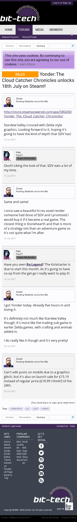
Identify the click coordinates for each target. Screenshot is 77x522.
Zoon (19, 98)
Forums (24, 29)
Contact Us (62, 426)
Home (9, 29)
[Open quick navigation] (72, 46)
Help (72, 426)
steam (45, 408)
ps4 (36, 408)
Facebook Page (8, 470)
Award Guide (7, 449)
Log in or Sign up (62, 3)
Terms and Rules (50, 517)
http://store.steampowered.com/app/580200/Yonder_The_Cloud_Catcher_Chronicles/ (38, 114)
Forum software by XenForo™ (16, 517)
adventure (16, 408)
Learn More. (27, 64)
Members (56, 29)
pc (27, 408)
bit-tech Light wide (11, 426)
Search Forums (10, 37)
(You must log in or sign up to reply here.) (53, 402)
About (7, 444)
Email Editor (7, 455)
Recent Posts (30, 37)
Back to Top (8, 476)
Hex (18, 152)
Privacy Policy (68, 517)
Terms (7, 460)
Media (40, 29)
